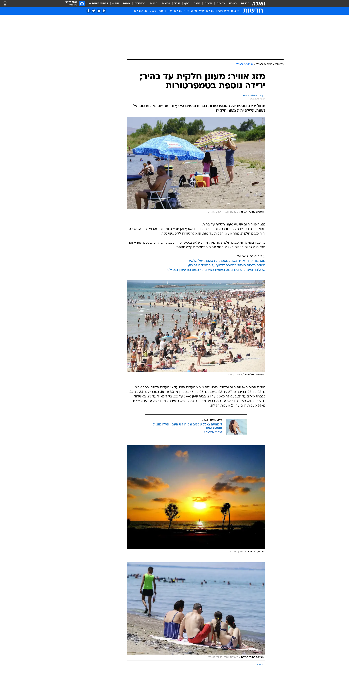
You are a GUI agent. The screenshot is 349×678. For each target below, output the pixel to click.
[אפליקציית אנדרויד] (104, 11)
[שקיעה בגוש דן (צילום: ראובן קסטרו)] (196, 500)
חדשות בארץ (206, 11)
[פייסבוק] (88, 11)
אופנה (126, 3)
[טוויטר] (93, 11)
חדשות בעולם (174, 11)
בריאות (166, 3)
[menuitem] (243, 4)
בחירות (220, 3)
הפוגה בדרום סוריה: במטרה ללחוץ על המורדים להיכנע (226, 265)
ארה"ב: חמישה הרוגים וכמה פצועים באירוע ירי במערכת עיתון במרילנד (215, 270)
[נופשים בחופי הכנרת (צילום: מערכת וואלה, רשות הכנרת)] (196, 166)
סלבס (197, 3)
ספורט (233, 3)
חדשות (245, 3)
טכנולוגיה (140, 3)
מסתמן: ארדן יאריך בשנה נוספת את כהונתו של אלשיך (226, 261)
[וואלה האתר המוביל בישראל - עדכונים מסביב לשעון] (258, 3)
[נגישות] (5, 3)
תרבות (208, 3)
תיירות (153, 3)
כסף (186, 3)
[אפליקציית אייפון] (99, 11)
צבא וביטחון (222, 11)
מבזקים (235, 11)
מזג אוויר (260, 664)
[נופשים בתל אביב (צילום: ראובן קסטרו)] (196, 329)
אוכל (177, 3)
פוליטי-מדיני (190, 11)
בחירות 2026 (157, 11)
